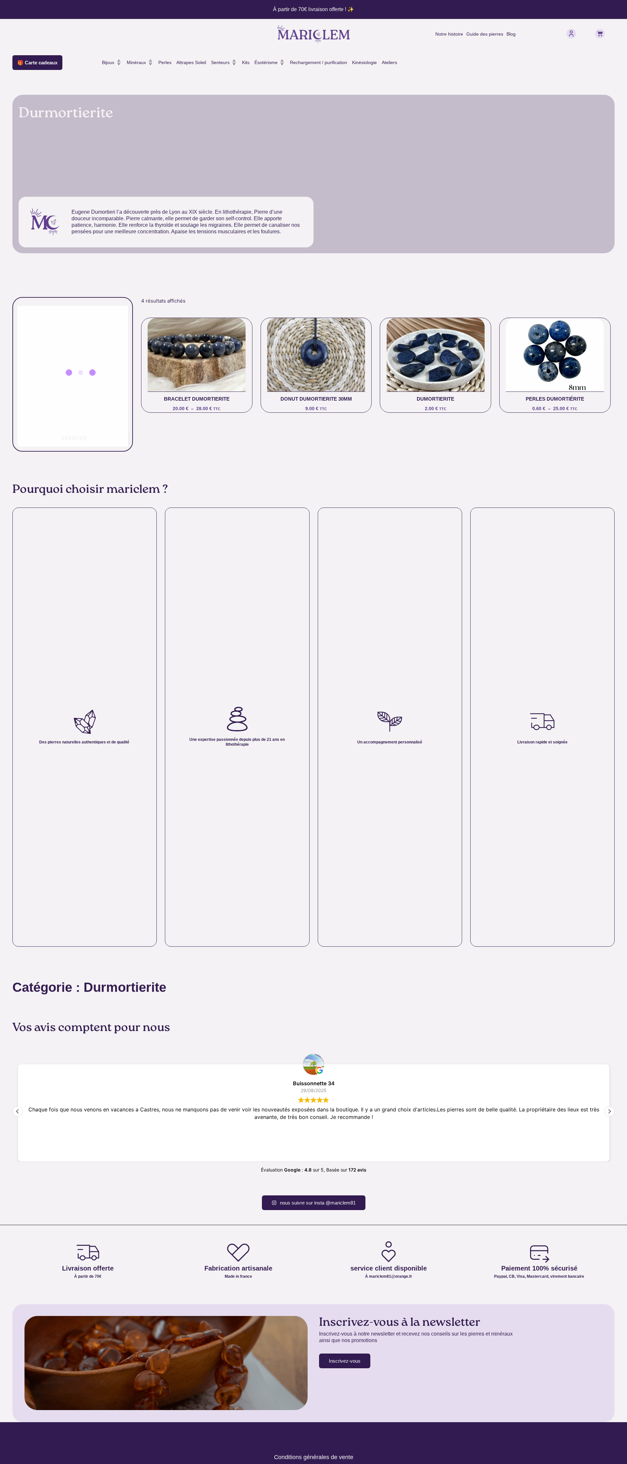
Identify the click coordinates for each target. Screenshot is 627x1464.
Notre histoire (449, 34)
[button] (609, 1111)
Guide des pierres (484, 34)
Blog (511, 34)
